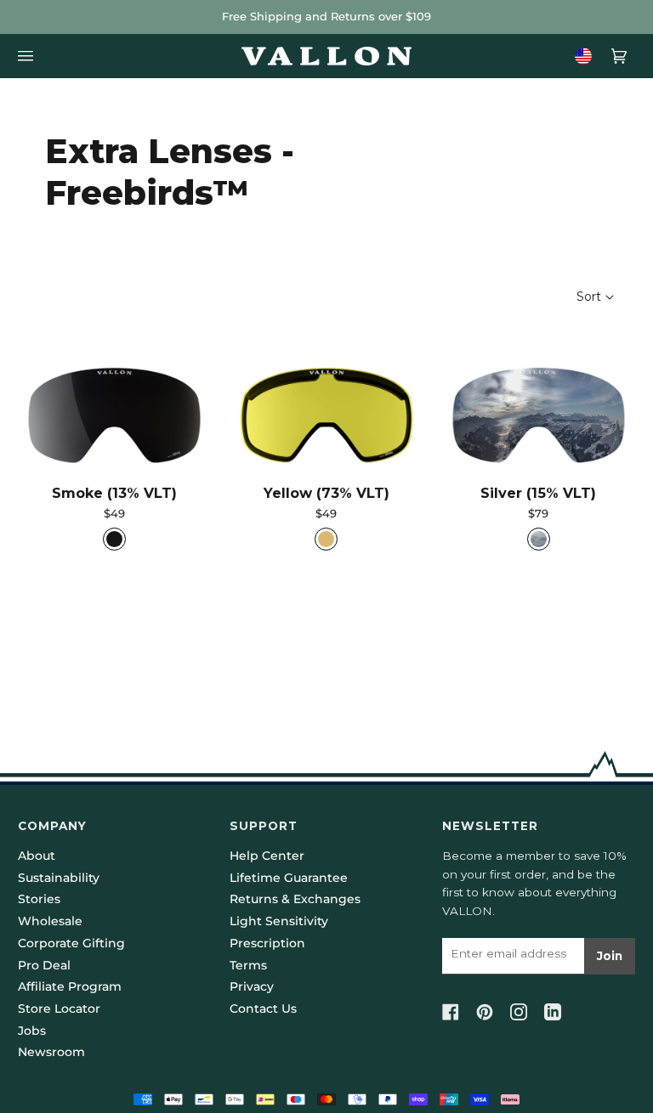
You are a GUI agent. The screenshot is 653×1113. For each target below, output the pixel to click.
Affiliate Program (70, 986)
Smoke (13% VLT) (114, 492)
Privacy (252, 986)
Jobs (32, 1030)
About (36, 855)
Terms (248, 965)
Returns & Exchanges (295, 899)
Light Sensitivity (279, 921)
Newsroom (51, 1052)
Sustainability (58, 877)
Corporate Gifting (71, 943)
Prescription (267, 943)
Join (609, 956)
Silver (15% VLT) (538, 492)
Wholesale (50, 921)
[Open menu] (30, 56)
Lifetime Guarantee (289, 877)
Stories (39, 899)
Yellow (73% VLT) (326, 492)
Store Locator (59, 1008)
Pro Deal (44, 965)
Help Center (267, 855)
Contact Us (263, 1008)
